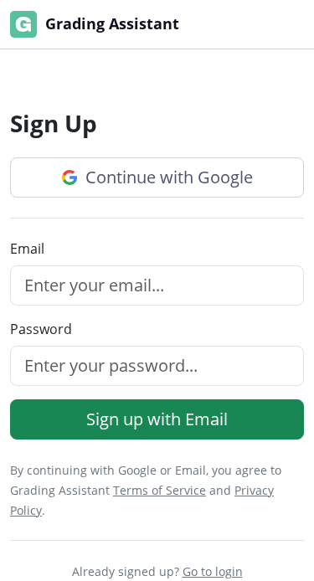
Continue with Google (167, 177)
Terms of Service (159, 490)
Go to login (213, 571)
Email (27, 248)
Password (41, 329)
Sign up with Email (157, 419)
